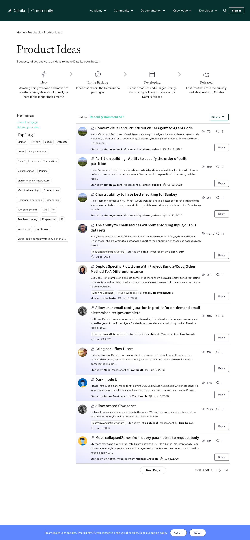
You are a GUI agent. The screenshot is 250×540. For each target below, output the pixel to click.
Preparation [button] (49, 219)
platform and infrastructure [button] (34, 180)
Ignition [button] (22, 141)
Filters (215, 117)
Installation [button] (24, 228)
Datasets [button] (62, 141)
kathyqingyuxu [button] (163, 292)
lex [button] (53, 209)
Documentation (151, 10)
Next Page (153, 470)
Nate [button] (112, 298)
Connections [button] (51, 190)
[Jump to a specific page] (226, 470)
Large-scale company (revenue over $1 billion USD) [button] (43, 238)
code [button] (21, 151)
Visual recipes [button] (26, 170)
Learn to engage (27, 122)
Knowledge (180, 10)
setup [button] (48, 141)
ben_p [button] (145, 251)
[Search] (225, 10)
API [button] (45, 209)
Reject (197, 532)
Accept (178, 532)
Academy (96, 10)
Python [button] (35, 141)
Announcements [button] (28, 209)
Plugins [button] (43, 170)
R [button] (62, 219)
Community (121, 10)
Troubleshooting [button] (27, 219)
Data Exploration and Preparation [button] (37, 160)
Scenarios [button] (53, 199)
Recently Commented (106, 117)
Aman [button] (108, 396)
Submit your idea (28, 127)
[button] (82, 131)
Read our (153, 533)
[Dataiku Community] (30, 10)
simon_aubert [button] (113, 149)
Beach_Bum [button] (176, 251)
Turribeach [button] (187, 334)
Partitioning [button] (42, 228)
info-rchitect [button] (150, 334)
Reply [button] (221, 147)
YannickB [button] (136, 369)
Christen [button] (109, 458)
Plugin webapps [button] (38, 151)
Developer (206, 10)
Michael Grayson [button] (147, 458)
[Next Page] (220, 470)
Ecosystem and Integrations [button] (108, 334)
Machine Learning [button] (28, 190)
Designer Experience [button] (30, 199)
